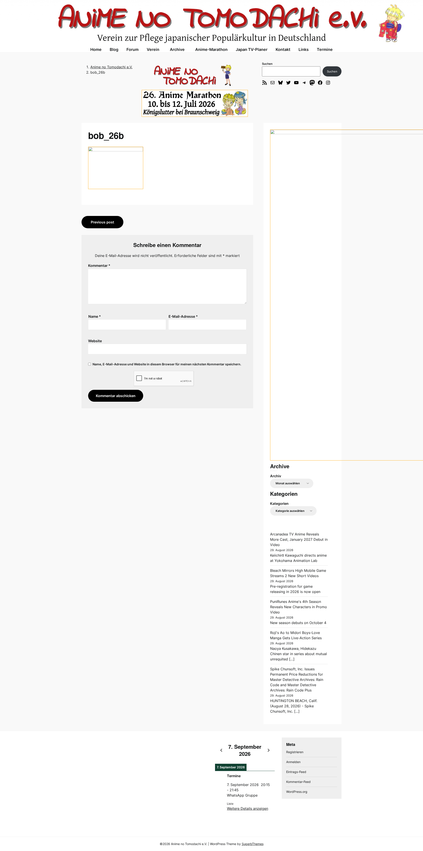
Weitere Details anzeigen (247, 808)
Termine (325, 49)
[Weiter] (269, 750)
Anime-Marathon (211, 49)
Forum (132, 49)
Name (94, 316)
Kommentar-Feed (298, 782)
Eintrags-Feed (296, 772)
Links (304, 49)
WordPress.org (296, 791)
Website (95, 341)
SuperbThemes (252, 844)
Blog (114, 49)
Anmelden (293, 762)
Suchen (267, 63)
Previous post (102, 222)
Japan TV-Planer (251, 49)
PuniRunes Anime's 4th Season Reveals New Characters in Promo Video (298, 606)
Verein (153, 49)
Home (96, 49)
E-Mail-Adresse (183, 316)
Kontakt (283, 49)
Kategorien (279, 503)
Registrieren (294, 752)
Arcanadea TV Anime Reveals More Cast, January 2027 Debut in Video (299, 539)
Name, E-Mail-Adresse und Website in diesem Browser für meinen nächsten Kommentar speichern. (167, 364)
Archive (177, 49)
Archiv (275, 476)
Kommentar (99, 265)
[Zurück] (221, 750)
